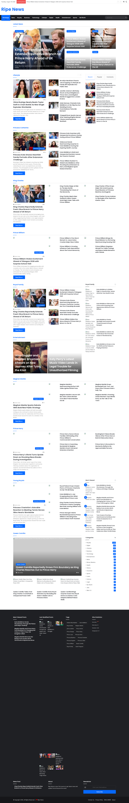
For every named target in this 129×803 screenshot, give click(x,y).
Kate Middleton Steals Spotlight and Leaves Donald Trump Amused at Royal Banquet (106, 322)
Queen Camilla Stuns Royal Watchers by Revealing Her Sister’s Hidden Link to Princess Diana (46, 595)
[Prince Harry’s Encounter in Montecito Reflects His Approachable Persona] (85, 444)
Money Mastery (91, 562)
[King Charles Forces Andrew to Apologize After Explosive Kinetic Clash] (85, 196)
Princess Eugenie (71, 640)
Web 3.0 (89, 590)
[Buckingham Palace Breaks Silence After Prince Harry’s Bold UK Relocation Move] (85, 434)
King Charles (19, 31)
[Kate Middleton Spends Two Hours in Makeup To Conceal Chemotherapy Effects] (51, 767)
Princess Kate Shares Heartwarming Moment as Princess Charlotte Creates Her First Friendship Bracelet (55, 1)
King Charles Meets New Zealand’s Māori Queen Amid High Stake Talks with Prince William (69, 199)
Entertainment (66, 17)
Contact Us (91, 800)
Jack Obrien (18, 99)
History (89, 568)
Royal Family (70, 646)
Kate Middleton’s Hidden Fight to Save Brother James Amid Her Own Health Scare (106, 291)
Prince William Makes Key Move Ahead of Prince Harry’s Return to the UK (102, 63)
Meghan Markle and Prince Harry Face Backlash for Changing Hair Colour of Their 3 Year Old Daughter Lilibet (106, 500)
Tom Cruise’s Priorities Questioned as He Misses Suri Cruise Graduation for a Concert (106, 518)
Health (57, 17)
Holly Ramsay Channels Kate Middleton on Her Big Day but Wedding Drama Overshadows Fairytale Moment (70, 107)
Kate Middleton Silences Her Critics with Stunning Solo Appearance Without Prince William (106, 306)
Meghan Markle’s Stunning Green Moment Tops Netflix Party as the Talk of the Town (105, 398)
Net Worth (83, 17)
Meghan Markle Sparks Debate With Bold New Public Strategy (27, 406)
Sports (75, 17)
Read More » (19, 119)
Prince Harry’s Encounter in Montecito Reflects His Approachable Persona (105, 446)
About (113, 800)
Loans (88, 576)
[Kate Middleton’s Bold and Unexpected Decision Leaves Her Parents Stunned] (53, 154)
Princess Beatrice (71, 637)
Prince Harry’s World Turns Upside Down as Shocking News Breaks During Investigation (28, 457)
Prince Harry (79, 631)
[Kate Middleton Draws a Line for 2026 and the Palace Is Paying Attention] (90, 347)
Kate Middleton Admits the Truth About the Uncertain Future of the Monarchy (105, 333)
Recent (90, 77)
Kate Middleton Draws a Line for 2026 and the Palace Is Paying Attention (106, 346)
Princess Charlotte (82, 637)
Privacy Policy (99, 800)
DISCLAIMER (107, 800)
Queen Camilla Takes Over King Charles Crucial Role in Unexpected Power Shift (23, 594)
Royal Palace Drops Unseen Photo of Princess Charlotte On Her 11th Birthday (70, 488)
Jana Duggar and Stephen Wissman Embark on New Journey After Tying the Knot (28, 363)
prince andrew (70, 628)
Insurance (89, 570)
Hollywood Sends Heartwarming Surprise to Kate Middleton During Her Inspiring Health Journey (69, 145)
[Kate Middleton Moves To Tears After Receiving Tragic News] (43, 770)
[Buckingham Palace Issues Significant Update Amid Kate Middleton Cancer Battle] (51, 756)
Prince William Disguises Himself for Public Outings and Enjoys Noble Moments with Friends (105, 249)
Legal (88, 582)
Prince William (71, 31)
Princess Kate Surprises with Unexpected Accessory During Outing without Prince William (71, 135)
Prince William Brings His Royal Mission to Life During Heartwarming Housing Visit (105, 240)
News (13, 17)
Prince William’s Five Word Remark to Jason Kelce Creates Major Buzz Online (69, 240)
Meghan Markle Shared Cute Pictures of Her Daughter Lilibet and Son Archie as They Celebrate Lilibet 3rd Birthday (106, 528)
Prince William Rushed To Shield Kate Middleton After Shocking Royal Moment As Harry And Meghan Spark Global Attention (69, 165)
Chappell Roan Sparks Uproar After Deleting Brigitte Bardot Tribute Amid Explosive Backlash (70, 118)
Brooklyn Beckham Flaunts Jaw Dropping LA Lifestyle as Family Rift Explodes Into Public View (70, 84)
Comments (110, 77)
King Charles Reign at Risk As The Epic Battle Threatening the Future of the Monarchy (69, 189)
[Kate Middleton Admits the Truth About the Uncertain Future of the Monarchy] (90, 336)
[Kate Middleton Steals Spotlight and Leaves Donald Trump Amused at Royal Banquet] (90, 324)
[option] (64, 49)
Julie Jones (17, 152)
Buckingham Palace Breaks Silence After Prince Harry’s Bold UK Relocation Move (105, 436)
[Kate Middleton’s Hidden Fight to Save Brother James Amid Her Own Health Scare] (90, 295)
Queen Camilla (79, 643)
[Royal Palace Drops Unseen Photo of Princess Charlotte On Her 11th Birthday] (49, 486)
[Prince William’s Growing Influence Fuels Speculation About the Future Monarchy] (49, 246)
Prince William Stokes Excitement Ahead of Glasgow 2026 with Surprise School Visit (76, 42)
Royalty (19, 17)
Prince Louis (70, 634)
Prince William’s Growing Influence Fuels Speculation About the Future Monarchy (70, 248)
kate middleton (83, 622)
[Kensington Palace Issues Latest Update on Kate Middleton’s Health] (43, 756)
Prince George (70, 631)
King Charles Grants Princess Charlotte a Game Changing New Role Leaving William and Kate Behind (70, 505)
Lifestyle (44, 17)
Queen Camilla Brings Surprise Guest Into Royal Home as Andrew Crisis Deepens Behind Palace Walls (70, 596)
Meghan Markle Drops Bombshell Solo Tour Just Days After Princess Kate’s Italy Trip (104, 387)
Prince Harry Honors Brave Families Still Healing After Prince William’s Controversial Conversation (70, 437)
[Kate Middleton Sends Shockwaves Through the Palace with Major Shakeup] (90, 489)
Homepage (6, 17)
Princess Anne (78, 634)
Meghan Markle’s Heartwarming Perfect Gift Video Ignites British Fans (69, 386)
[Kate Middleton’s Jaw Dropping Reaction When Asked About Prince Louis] (49, 494)
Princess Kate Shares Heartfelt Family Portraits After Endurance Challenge (76, 63)
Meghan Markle (79, 625)
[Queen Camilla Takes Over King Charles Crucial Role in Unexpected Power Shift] (23, 584)
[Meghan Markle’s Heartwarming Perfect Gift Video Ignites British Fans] (49, 384)
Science (89, 579)
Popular (99, 77)
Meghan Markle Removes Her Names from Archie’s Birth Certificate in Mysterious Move (106, 509)
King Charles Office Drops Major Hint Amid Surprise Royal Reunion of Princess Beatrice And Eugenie (104, 189)
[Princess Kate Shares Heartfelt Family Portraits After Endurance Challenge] (90, 112)
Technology (35, 17)
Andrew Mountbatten (72, 622)
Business (27, 17)
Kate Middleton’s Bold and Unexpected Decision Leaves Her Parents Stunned (70, 154)
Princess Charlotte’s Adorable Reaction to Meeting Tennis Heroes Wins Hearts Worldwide (28, 510)
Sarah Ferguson (79, 646)
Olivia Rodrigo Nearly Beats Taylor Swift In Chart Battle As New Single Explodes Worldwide (28, 104)
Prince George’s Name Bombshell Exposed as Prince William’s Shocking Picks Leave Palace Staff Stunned (70, 516)
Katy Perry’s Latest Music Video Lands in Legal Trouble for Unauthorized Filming (63, 364)
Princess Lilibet (81, 640)
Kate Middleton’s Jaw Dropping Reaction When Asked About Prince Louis (69, 496)
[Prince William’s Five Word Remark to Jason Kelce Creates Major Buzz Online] (49, 238)
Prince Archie (79, 628)
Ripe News (41, 800)
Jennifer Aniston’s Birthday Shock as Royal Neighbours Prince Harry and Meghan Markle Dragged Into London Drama (70, 95)
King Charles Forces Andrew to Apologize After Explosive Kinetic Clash (105, 198)
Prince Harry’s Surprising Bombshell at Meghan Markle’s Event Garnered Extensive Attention (68, 447)
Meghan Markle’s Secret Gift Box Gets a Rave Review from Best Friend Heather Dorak (70, 398)
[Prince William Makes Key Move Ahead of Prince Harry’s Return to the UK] (90, 120)
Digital (51, 17)
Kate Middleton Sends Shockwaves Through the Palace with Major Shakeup (105, 487)
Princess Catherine (73, 52)
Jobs (88, 587)
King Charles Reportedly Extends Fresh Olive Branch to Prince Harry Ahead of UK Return (37, 56)
